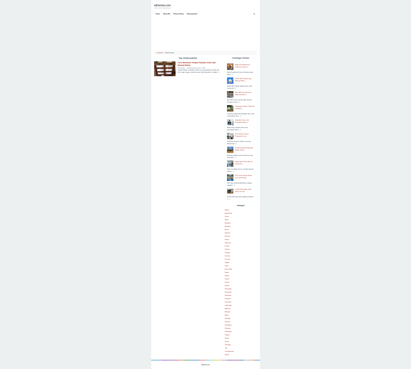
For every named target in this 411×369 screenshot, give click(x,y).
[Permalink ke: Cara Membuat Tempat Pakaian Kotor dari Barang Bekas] (165, 69)
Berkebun (228, 223)
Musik (227, 315)
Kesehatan (228, 295)
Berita (226, 220)
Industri (227, 279)
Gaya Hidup (228, 269)
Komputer (228, 299)
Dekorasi (227, 233)
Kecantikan (228, 289)
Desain (227, 239)
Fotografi (227, 252)
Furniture (227, 256)
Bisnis (227, 229)
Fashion (227, 246)
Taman (227, 341)
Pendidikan (228, 325)
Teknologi (228, 345)
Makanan (227, 308)
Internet (227, 285)
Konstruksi (228, 302)
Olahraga (227, 318)
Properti (227, 335)
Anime (227, 216)
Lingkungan (228, 305)
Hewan (227, 272)
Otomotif (227, 322)
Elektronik (228, 243)
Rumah (227, 338)
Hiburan (227, 275)
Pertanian (228, 328)
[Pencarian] (254, 13)
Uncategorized (229, 351)
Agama (227, 210)
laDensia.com (162, 5)
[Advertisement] (205, 35)
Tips (226, 348)
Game (227, 266)
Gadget (227, 262)
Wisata (227, 355)
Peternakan (228, 331)
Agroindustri (228, 213)
